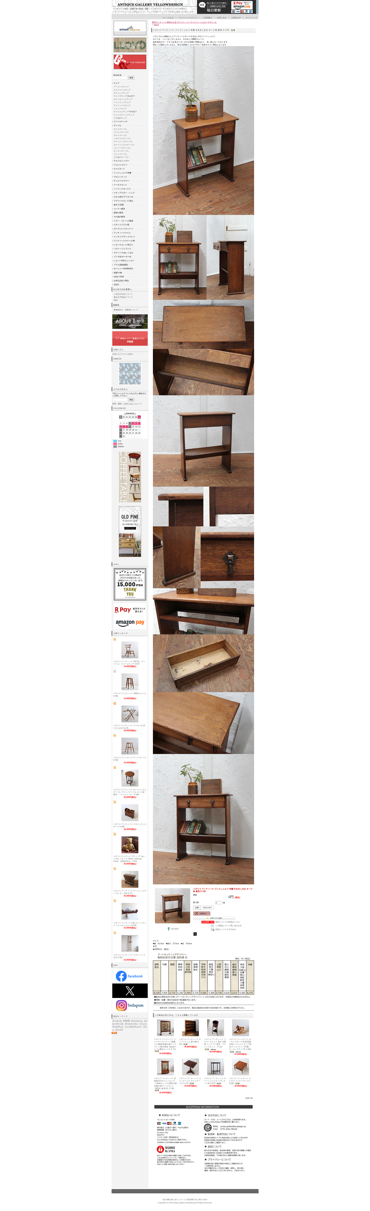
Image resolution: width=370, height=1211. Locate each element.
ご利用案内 (207, 18)
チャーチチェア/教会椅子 (124, 96)
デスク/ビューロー (121, 161)
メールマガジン (120, 389)
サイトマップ (251, 18)
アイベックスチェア (122, 105)
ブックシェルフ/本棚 (122, 173)
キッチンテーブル (121, 151)
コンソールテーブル (122, 148)
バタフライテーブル (122, 138)
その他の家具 (119, 217)
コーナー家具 (119, 209)
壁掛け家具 (118, 213)
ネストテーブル (120, 135)
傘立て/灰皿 (119, 205)
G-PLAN (126, 1021)
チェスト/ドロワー (121, 181)
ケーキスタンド (120, 185)
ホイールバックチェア (123, 99)
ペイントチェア (120, 109)
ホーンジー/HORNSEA (123, 269)
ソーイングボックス (122, 189)
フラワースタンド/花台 (123, 201)
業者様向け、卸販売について (126, 310)
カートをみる (168, 18)
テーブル (117, 125)
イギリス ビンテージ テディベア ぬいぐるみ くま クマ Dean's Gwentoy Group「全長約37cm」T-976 (129, 858)
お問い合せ (221, 18)
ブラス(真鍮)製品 (121, 265)
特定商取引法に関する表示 (197, 1199)
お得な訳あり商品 (121, 281)
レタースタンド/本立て (123, 245)
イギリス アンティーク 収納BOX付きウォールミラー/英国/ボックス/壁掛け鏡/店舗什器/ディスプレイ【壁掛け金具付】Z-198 (165, 1083)
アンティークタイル (122, 233)
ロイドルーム (137, 1021)
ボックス (119, 1029)
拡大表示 (175, 929)
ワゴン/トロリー (120, 165)
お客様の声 (236, 18)
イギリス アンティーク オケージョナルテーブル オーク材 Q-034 (215, 1081)
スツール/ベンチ (120, 121)
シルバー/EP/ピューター (124, 261)
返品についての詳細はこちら (227, 922)
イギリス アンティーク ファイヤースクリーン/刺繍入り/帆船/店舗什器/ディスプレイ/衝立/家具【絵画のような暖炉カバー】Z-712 (165, 1044)
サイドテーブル (120, 129)
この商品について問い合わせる (228, 926)
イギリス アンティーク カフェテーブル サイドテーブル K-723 (190, 1081)
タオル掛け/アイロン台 (123, 197)
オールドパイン (131, 1023)
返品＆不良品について (123, 297)
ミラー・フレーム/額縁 (123, 221)
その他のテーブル (121, 157)
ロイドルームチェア (122, 90)
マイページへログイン (188, 18)
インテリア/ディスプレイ (124, 237)
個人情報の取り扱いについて (174, 1199)
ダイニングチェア (121, 93)
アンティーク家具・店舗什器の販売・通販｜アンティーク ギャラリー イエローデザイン (150, 9)
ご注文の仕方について (123, 294)
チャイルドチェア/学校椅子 (125, 112)
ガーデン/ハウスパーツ (123, 229)
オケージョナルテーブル (124, 145)
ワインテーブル (120, 154)
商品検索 (117, 75)
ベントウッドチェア (122, 102)
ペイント (143, 1023)
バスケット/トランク (122, 249)
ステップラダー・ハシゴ (124, 193)
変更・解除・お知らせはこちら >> (126, 404)
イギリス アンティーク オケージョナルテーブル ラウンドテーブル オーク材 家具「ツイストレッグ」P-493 (129, 792)
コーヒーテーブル (121, 132)
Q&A (116, 300)
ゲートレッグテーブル (123, 141)
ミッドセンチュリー (133, 1026)
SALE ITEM (119, 277)
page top (249, 1098)
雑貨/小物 (118, 273)
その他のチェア (120, 118)
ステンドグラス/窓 (121, 225)
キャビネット (119, 169)
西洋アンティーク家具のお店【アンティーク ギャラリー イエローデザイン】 (184, 22)
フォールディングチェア (124, 115)
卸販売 (116, 305)
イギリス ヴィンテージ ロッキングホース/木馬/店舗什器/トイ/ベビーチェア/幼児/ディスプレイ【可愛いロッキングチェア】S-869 (240, 1044)
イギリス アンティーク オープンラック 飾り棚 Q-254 (190, 1041)
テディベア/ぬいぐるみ (123, 253)
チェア (116, 83)
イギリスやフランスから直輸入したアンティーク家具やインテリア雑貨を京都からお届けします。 (154, 12)
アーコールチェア (121, 87)
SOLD (116, 285)
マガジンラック (120, 177)
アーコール (117, 1021)
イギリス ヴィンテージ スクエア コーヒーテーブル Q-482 (240, 1081)
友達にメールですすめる (225, 929)
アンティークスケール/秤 (124, 241)
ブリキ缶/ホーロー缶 (122, 257)
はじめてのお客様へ (122, 289)
